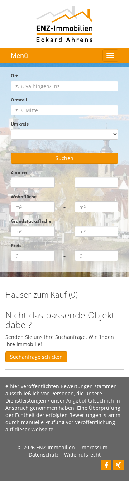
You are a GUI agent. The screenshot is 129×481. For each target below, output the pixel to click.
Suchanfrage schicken (36, 356)
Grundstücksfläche (31, 221)
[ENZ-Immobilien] (64, 23)
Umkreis (20, 124)
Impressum (94, 447)
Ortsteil (19, 100)
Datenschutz (44, 454)
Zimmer (19, 172)
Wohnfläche (24, 196)
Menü (19, 55)
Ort (14, 75)
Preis (16, 245)
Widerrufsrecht (82, 454)
